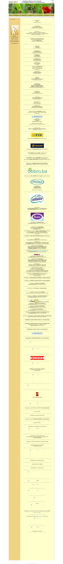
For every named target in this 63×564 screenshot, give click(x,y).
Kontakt (43, 561)
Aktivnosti (24, 561)
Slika (40, 79)
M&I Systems (39, 516)
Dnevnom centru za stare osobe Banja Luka (40, 250)
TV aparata (39, 129)
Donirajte (29, 561)
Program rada (34, 561)
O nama (20, 561)
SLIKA (42, 34)
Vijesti (39, 561)
